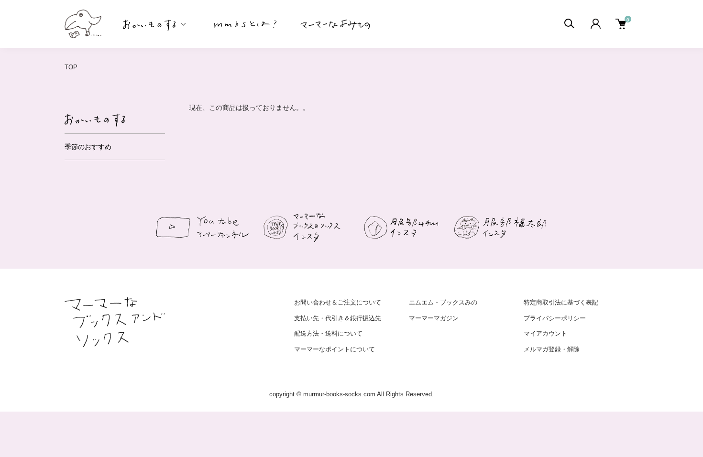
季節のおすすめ (88, 147)
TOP (71, 67)
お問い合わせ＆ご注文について (337, 302)
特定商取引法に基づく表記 (561, 302)
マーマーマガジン (434, 318)
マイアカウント (545, 333)
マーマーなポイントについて (334, 349)
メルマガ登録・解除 (552, 349)
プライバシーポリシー (555, 318)
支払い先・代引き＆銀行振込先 (337, 318)
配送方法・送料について (328, 333)
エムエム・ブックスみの (443, 302)
